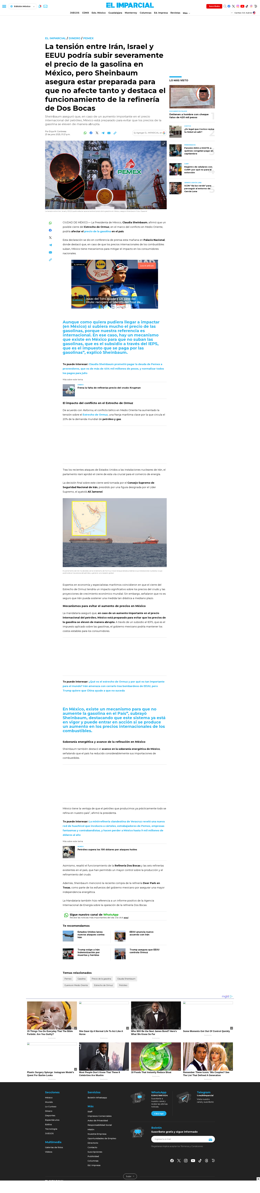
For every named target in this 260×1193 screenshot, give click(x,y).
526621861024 (159, 1095)
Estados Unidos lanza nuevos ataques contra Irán (91, 935)
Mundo (49, 1102)
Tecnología (51, 1129)
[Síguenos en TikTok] (247, 6)
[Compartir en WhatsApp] (85, 133)
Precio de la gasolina (101, 979)
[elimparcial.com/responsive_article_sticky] (258, 1179)
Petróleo (123, 985)
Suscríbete (214, 6)
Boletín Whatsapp (97, 1097)
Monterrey (131, 13)
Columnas (145, 13)
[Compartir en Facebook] (91, 133)
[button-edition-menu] (232, 12)
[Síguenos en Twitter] (233, 6)
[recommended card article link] (69, 390)
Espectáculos (52, 1120)
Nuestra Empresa (97, 1134)
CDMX (85, 13)
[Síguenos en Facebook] (229, 6)
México (49, 1097)
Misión (91, 1129)
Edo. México (99, 13)
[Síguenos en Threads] (251, 6)
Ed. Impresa (161, 13)
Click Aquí (158, 1114)
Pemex (88, 38)
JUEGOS (74, 13)
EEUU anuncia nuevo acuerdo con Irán (141, 933)
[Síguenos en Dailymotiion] (213, 1160)
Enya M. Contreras (57, 131)
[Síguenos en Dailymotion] (255, 6)
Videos (48, 1152)
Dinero (74, 38)
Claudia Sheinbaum (126, 979)
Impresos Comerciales (100, 1116)
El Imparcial (55, 38)
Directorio (93, 1143)
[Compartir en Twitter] (97, 133)
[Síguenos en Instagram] (238, 6)
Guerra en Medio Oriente (76, 985)
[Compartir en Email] (109, 133)
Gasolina (81, 979)
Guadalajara (115, 13)
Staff (90, 1111)
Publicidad (93, 1156)
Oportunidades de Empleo (102, 1138)
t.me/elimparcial (205, 1095)
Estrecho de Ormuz (103, 985)
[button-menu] (4, 6)
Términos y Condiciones (192, 1146)
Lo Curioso (50, 1106)
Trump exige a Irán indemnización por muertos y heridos (89, 952)
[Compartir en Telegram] (103, 133)
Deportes (50, 1115)
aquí (126, 917)
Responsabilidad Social (100, 1125)
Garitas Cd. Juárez (243, 13)
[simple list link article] (192, 98)
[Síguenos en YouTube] (242, 6)
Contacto (92, 1147)
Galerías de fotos (54, 1147)
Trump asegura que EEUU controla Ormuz (144, 951)
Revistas (175, 13)
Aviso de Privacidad (98, 1120)
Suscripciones (95, 1152)
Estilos (48, 1124)
